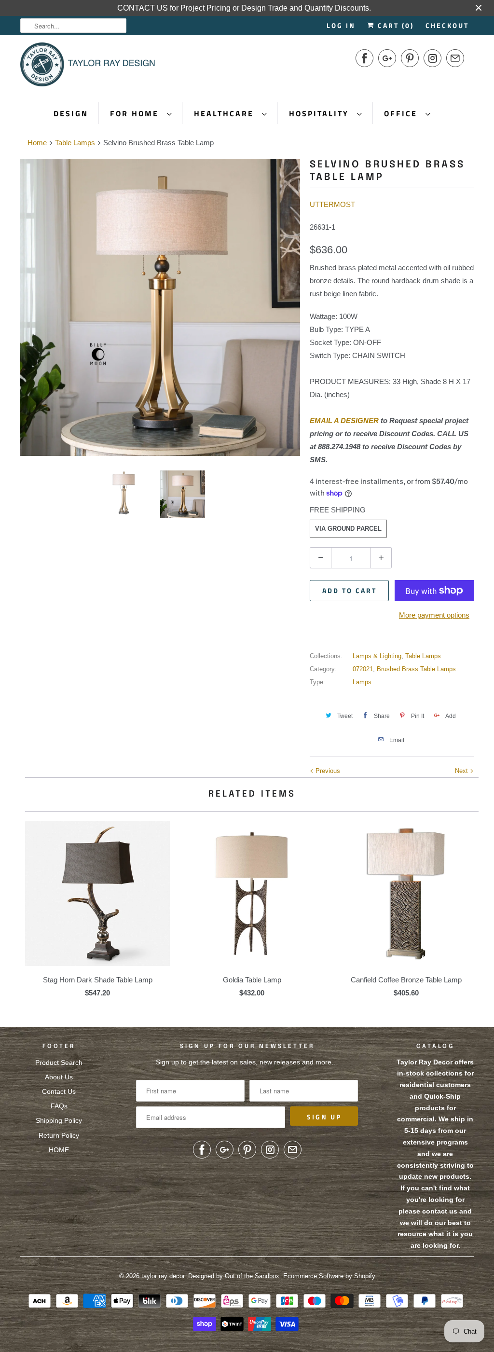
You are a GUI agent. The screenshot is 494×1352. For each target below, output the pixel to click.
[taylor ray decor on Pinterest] (410, 58)
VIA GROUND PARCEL (348, 528)
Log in (341, 25)
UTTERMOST (332, 204)
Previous (327, 770)
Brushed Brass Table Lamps (416, 669)
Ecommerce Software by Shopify (329, 1276)
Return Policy (59, 1135)
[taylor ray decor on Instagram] (432, 58)
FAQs (59, 1106)
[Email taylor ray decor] (455, 58)
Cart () (394, 25)
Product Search (58, 1062)
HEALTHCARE (225, 113)
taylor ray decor (162, 1276)
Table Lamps (423, 656)
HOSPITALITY (320, 113)
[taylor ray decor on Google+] (387, 58)
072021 (363, 669)
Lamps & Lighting (377, 656)
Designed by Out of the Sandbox (233, 1276)
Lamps (362, 682)
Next (462, 770)
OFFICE (402, 113)
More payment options (434, 615)
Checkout (447, 25)
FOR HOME (136, 113)
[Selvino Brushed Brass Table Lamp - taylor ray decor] (160, 307)
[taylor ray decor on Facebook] (364, 58)
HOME (59, 1150)
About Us (59, 1077)
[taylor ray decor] (87, 67)
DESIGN (71, 113)
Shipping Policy (59, 1120)
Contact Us (59, 1091)
